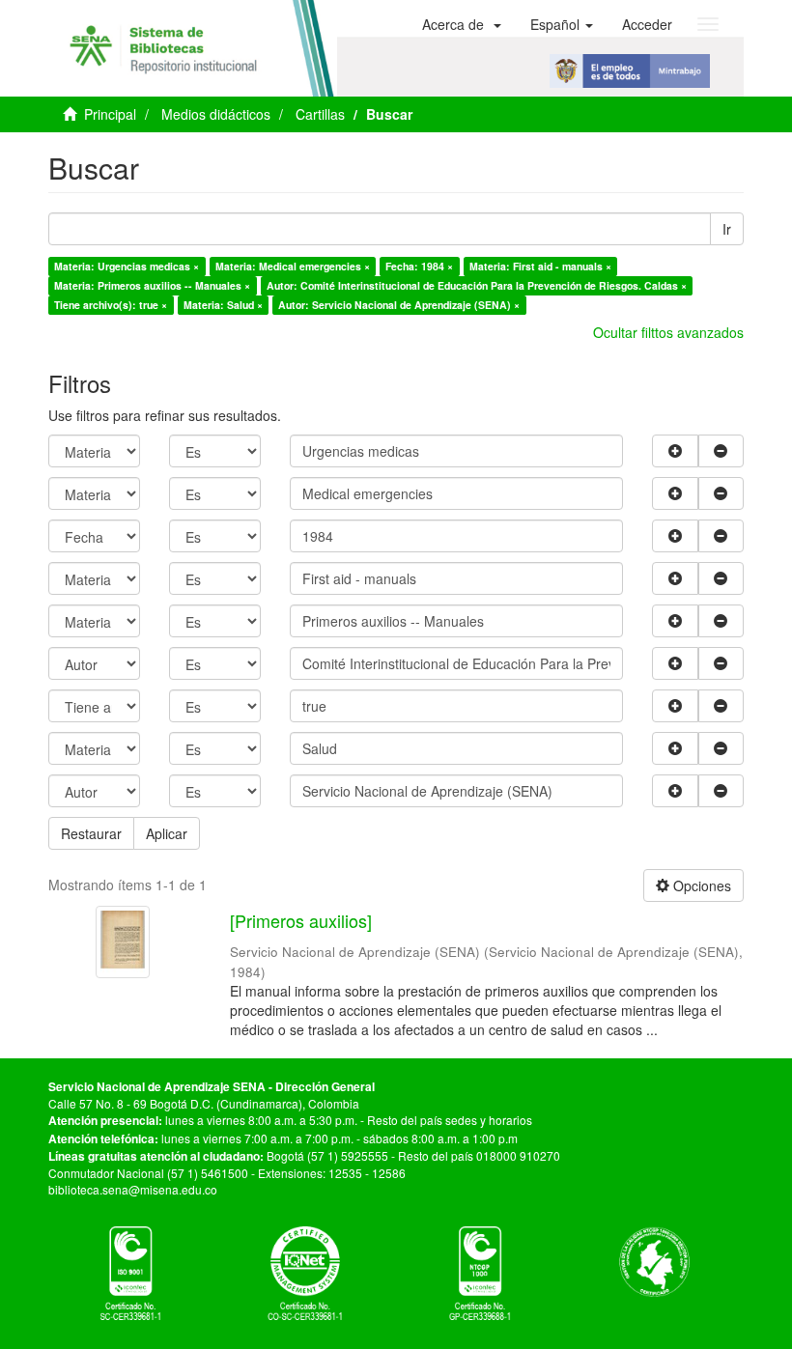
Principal (110, 114)
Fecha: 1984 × (419, 266)
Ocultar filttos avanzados (668, 332)
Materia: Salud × (223, 304)
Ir (726, 229)
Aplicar (166, 833)
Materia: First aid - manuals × (540, 266)
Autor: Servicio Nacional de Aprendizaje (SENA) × (399, 304)
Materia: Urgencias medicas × (126, 266)
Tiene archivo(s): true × (110, 304)
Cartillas (320, 114)
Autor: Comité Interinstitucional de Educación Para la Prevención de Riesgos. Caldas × (477, 285)
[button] (462, 24)
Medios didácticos (215, 114)
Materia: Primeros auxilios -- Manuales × (152, 285)
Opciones (700, 885)
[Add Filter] (675, 451)
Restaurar (91, 833)
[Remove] (721, 451)
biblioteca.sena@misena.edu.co (132, 1189)
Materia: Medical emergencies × (292, 266)
